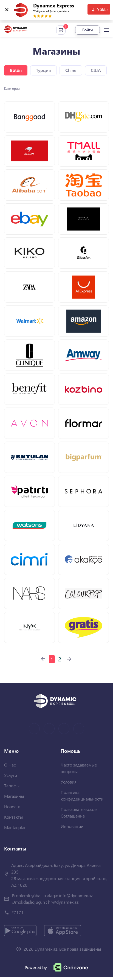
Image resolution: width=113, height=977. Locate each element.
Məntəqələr (15, 827)
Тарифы (11, 785)
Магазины (14, 796)
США (96, 70)
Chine (71, 70)
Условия (69, 782)
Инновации (72, 826)
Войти (87, 29)
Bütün (16, 70)
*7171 (18, 912)
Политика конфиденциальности (82, 795)
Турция (43, 70)
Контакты (13, 817)
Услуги (10, 775)
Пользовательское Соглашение (79, 812)
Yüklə (102, 9)
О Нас (10, 765)
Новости (12, 806)
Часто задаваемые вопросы (79, 768)
